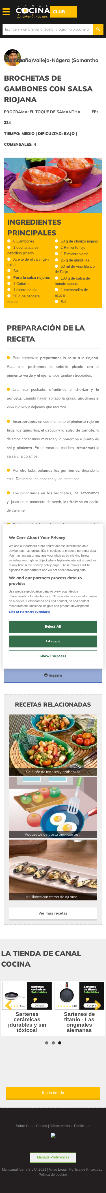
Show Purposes (53, 656)
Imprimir (55, 675)
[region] (53, 596)
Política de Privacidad (86, 1169)
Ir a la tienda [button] (53, 1092)
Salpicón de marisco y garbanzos (53, 771)
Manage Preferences (53, 1157)
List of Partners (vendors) (30, 612)
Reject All (53, 626)
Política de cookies (53, 1175)
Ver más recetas (53, 913)
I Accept (53, 641)
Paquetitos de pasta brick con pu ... (53, 834)
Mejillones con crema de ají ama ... (53, 896)
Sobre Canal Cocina (31, 1126)
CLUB (59, 11)
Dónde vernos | (62, 1126)
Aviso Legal (58, 1169)
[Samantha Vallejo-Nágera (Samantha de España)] (53, 67)
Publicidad (82, 1126)
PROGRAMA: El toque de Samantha (42, 111)
